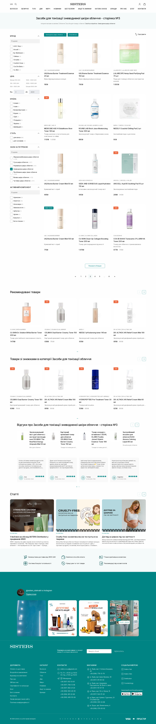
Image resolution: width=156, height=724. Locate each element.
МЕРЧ (48, 9)
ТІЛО (34, 9)
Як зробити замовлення (18, 672)
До (27, 92)
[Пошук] (15, 4)
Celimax (47, 329)
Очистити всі (73, 34)
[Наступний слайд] (144, 292)
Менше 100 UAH (15, 80)
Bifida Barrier (21, 329)
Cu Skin (81, 235)
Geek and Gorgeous (85, 180)
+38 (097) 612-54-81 (67, 681)
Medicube (47, 125)
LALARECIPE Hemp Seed (129, 70)
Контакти (13, 696)
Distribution (128, 678)
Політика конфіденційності (19, 702)
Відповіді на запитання (18, 676)
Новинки (43, 686)
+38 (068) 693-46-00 (68, 691)
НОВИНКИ (57, 9)
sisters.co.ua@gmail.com (68, 669)
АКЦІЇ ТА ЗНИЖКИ (84, 9)
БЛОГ (132, 9)
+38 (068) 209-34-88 (97, 702)
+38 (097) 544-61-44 (97, 694)
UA (11, 4)
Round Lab (82, 125)
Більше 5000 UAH (31, 86)
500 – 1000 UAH (15, 86)
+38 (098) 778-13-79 (97, 673)
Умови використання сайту (20, 699)
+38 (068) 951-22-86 (67, 694)
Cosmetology (128, 683)
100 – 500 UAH (14, 83)
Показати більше (95, 266)
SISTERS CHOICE (101, 9)
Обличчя (43, 672)
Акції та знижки (45, 689)
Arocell (116, 180)
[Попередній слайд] (139, 292)
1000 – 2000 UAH (31, 80)
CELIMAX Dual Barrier (58, 329)
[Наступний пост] (135, 618)
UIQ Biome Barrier (54, 70)
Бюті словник (15, 692)
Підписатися (31, 594)
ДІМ (40, 9)
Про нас (13, 679)
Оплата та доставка (17, 669)
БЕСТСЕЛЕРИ (70, 9)
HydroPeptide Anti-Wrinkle (99, 396)
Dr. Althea (117, 329)
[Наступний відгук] (137, 425)
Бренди (42, 692)
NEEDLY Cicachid (125, 125)
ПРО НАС (123, 9)
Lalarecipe (117, 70)
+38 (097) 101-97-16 (97, 688)
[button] (55, 35)
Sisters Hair (128, 669)
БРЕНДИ (113, 9)
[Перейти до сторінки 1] (77, 351)
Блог (11, 689)
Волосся (43, 669)
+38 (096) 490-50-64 (68, 697)
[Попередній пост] (20, 618)
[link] (144, 4)
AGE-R (54, 125)
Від (11, 92)
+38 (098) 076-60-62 (97, 708)
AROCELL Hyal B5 (125, 180)
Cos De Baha (117, 235)
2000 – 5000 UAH (31, 83)
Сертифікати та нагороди (19, 686)
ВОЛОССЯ (14, 9)
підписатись (119, 651)
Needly (115, 125)
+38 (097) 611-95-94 (97, 680)
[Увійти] (139, 4)
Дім (41, 679)
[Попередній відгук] (132, 425)
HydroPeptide (84, 396)
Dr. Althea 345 (127, 329)
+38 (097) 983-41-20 (67, 688)
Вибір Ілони (48, 208)
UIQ (45, 70)
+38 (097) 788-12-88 (67, 685)
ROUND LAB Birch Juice (95, 125)
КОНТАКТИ (142, 9)
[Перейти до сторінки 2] (78, 351)
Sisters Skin (128, 674)
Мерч (42, 682)
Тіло (41, 676)
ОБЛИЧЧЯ (25, 9)
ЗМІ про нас (14, 682)
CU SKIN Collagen (91, 235)
